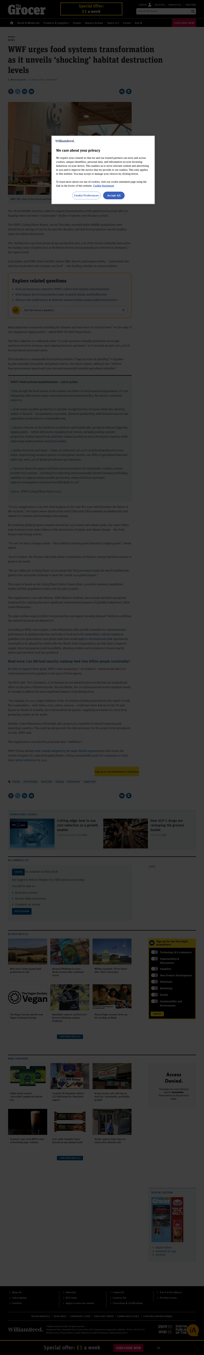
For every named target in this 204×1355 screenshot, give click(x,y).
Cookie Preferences (86, 195)
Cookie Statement (103, 185)
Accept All (114, 195)
